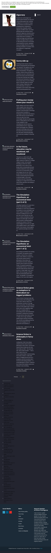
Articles (20, 521)
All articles (24, 55)
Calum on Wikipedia (23, 531)
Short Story (21, 526)
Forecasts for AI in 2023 (9, 434)
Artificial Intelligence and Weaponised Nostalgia (8, 402)
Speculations (19, 55)
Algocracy (20, 15)
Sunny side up (22, 61)
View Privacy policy (23, 511)
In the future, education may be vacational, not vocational (9, 474)
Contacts (20, 528)
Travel (19, 523)
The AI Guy (21, 514)
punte (41, 548)
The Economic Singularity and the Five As (9, 390)
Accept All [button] (13, 6)
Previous (16, 376)
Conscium (20, 519)
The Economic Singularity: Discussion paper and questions (9, 385)
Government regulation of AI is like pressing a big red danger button (9, 407)
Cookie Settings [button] (5, 6)
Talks (19, 516)
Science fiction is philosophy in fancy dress (24, 336)
